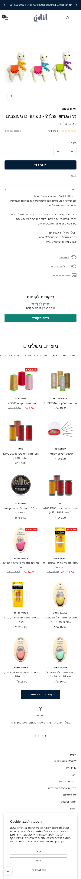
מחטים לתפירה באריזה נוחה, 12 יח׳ (21, 565)
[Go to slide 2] (42, 736)
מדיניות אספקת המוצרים (62, 788)
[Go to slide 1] (45, 736)
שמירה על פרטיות (60, 275)
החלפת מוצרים (59, 266)
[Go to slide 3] (38, 736)
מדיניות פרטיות (19, 841)
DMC (20, 449)
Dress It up (69, 109)
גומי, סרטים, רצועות (36, 355)
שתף (73, 175)
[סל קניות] (6, 18)
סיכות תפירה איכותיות (60, 453)
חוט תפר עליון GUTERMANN (60, 403)
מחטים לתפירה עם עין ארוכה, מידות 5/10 (21, 674)
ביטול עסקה (69, 794)
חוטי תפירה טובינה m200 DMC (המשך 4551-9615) (60, 510)
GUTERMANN (60, 398)
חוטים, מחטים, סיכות (64, 355)
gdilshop (21, 398)
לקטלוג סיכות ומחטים (41, 694)
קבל (39, 851)
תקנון (73, 774)
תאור (73, 189)
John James (60, 558)
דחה (38, 860)
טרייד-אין (71, 767)
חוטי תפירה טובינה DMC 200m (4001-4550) (21, 455)
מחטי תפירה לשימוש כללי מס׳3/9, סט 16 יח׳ (60, 674)
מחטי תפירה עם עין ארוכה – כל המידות (60, 565)
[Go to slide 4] (35, 736)
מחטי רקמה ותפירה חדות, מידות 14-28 (20, 619)
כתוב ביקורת (40, 318)
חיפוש (73, 808)
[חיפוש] (67, 18)
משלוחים (64, 257)
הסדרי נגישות (68, 801)
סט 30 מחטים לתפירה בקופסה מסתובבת (20, 510)
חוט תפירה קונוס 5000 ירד (21, 403)
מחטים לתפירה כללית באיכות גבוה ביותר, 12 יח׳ (60, 619)
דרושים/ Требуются (64, 760)
